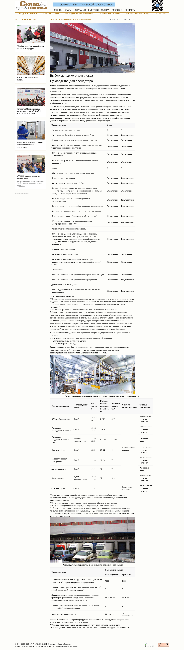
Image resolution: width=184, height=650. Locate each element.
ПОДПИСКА (117, 10)
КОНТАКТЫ (130, 10)
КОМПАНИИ (80, 10)
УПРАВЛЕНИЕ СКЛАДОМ (110, 14)
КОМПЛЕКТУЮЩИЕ (51, 14)
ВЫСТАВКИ (93, 10)
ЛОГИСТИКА (160, 14)
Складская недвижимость (62, 19)
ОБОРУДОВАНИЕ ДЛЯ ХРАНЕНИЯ (79, 14)
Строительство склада (82, 19)
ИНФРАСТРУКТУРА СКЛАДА (137, 14)
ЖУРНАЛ (105, 10)
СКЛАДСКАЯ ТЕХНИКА (27, 14)
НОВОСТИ (57, 10)
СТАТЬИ (68, 10)
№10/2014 (116, 20)
